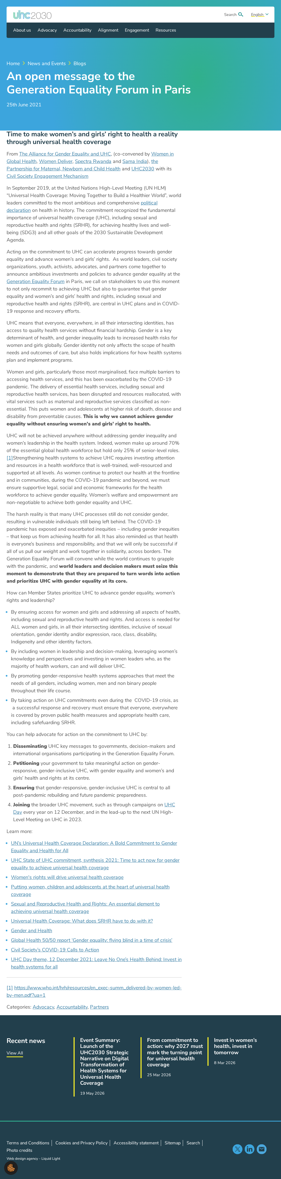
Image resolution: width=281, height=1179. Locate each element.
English (258, 14)
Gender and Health (31, 930)
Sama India (134, 161)
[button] (11, 1167)
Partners (99, 1007)
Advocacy (43, 1007)
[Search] (241, 14)
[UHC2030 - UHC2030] (32, 14)
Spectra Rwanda (93, 161)
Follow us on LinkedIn (249, 1149)
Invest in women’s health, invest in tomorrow (235, 1046)
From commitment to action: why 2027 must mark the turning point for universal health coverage (175, 1052)
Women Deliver (55, 161)
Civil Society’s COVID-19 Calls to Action (55, 949)
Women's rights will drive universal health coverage (67, 877)
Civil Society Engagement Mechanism (47, 176)
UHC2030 (142, 168)
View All (15, 1053)
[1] (10, 458)
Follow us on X (237, 1149)
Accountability (72, 1007)
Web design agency (23, 1158)
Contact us (261, 1149)
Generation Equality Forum (35, 281)
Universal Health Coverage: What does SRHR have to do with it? (82, 921)
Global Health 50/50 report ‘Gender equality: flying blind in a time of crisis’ (91, 940)
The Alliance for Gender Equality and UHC (65, 154)
